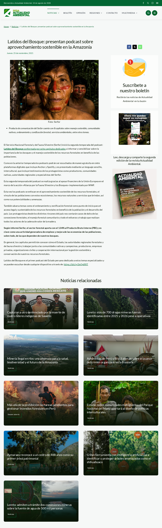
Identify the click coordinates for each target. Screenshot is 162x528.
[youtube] (157, 3)
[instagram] (152, 3)
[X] (134, 47)
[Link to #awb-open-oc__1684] (154, 13)
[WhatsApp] (140, 47)
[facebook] (143, 3)
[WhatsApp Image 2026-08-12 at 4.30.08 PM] (134, 169)
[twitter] (148, 3)
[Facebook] (129, 47)
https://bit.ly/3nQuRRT (76, 264)
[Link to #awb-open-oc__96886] (148, 13)
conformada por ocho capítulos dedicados (35, 148)
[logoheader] (17, 9)
